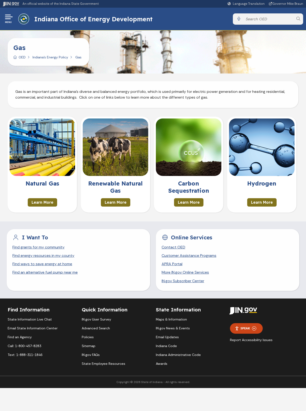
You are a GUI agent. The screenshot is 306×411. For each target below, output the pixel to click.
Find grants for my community (38, 247)
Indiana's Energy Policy (50, 57)
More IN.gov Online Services (185, 272)
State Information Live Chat (30, 319)
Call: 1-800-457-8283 (24, 346)
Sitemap (88, 346)
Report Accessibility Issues (251, 340)
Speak (245, 328)
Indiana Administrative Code (178, 355)
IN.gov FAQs (91, 355)
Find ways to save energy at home (42, 263)
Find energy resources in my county (43, 255)
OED (22, 57)
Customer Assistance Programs (189, 255)
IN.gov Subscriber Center (183, 280)
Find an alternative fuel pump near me (45, 272)
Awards (161, 363)
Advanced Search (96, 328)
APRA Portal (172, 263)
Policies (88, 337)
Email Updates (167, 337)
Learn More (42, 202)
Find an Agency (20, 337)
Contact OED (173, 247)
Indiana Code (166, 346)
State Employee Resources (103, 363)
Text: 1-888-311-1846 (25, 355)
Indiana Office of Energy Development (93, 19)
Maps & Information (171, 319)
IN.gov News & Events (173, 328)
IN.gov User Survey (96, 319)
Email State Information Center (33, 328)
